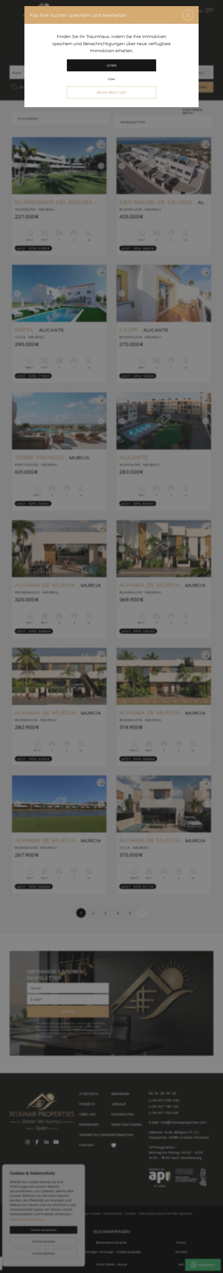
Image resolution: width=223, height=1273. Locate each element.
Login (111, 65)
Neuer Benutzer (111, 92)
